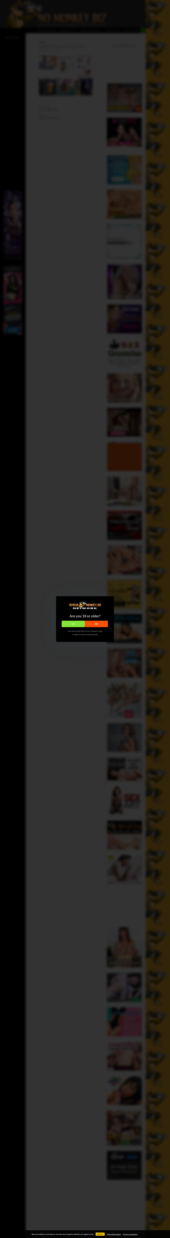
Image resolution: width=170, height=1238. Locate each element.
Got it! (100, 1234)
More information (114, 1234)
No (96, 624)
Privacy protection (130, 1234)
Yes (73, 624)
